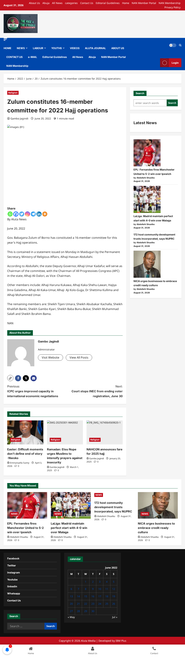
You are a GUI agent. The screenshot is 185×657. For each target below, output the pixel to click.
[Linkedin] (39, 214)
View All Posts (79, 357)
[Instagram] (27, 214)
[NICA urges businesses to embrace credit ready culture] (147, 264)
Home (125, 3)
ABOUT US (117, 48)
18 (106, 596)
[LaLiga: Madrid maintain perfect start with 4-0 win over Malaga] (147, 199)
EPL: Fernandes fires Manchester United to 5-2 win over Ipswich (25, 528)
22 (85, 603)
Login (175, 62)
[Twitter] (21, 214)
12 (113, 589)
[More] (44, 214)
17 (99, 596)
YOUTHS (56, 48)
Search (140, 93)
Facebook (13, 558)
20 (71, 603)
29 (85, 611)
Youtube (12, 579)
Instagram (13, 572)
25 (106, 603)
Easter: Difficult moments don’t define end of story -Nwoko (25, 454)
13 (71, 596)
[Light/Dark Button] (172, 45)
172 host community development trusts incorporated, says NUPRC (113, 507)
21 (78, 603)
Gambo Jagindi (19, 118)
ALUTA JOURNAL (95, 48)
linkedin (12, 586)
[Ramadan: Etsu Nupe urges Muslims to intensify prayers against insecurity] (65, 432)
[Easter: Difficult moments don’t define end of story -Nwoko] (25, 432)
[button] (5, 39)
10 (99, 589)
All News (57, 3)
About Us (34, 3)
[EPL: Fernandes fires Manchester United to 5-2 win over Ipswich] (147, 152)
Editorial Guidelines (108, 3)
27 (71, 611)
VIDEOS (74, 48)
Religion (13, 92)
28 (78, 611)
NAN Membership (169, 3)
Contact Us (86, 3)
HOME (7, 48)
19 (113, 596)
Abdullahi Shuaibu (19, 536)
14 (78, 596)
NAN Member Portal (144, 3)
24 (99, 603)
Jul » (114, 617)
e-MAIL (32, 56)
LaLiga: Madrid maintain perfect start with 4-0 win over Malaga (69, 528)
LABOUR (38, 48)
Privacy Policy (172, 7)
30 (92, 611)
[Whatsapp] (10, 214)
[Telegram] (33, 214)
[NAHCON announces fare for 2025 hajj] (105, 432)
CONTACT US (14, 56)
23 (92, 603)
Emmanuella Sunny (19, 462)
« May (71, 617)
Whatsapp (13, 593)
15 (85, 596)
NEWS (21, 48)
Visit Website (50, 357)
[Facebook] (15, 214)
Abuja (46, 3)
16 (92, 596)
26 (113, 603)
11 (106, 589)
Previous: (32, 391)
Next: (97, 391)
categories (71, 3)
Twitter (11, 565)
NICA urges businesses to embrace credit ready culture (156, 528)
